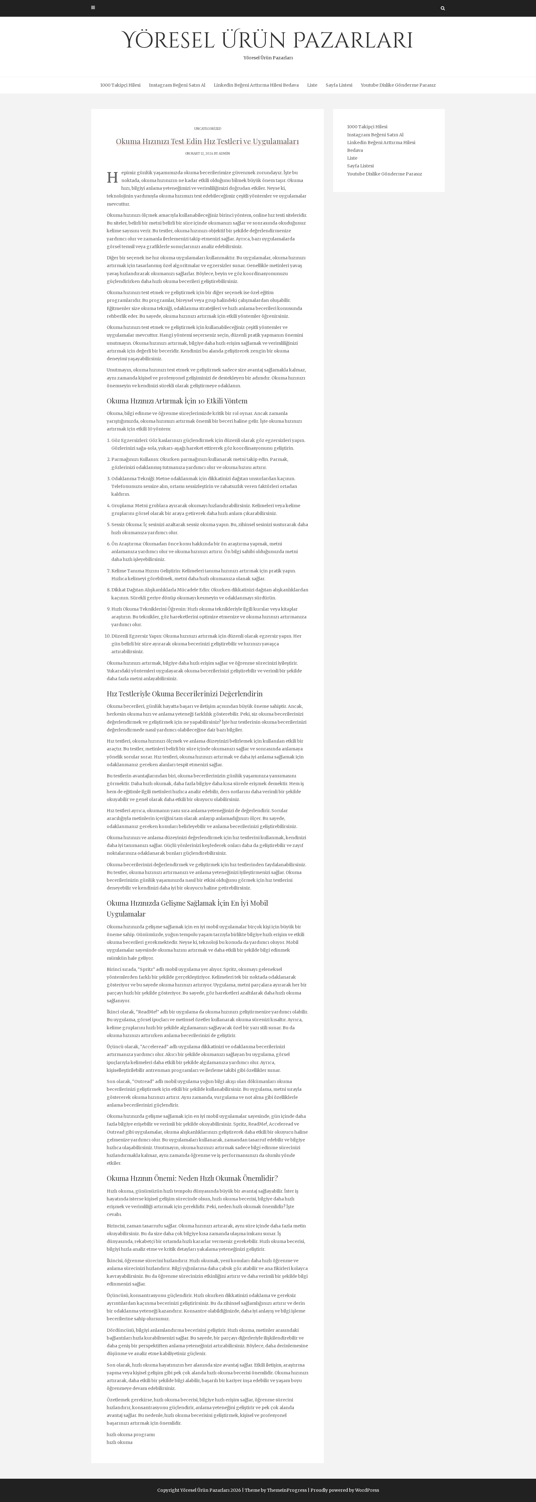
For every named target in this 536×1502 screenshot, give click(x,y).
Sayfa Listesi (339, 85)
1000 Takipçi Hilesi (120, 85)
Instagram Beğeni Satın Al (177, 85)
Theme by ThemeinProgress (276, 1490)
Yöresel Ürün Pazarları (268, 43)
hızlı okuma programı (131, 1434)
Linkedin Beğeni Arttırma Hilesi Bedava (256, 85)
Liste (312, 85)
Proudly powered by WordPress (344, 1490)
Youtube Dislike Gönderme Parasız (398, 85)
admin (224, 154)
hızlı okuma (119, 1442)
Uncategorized (207, 129)
